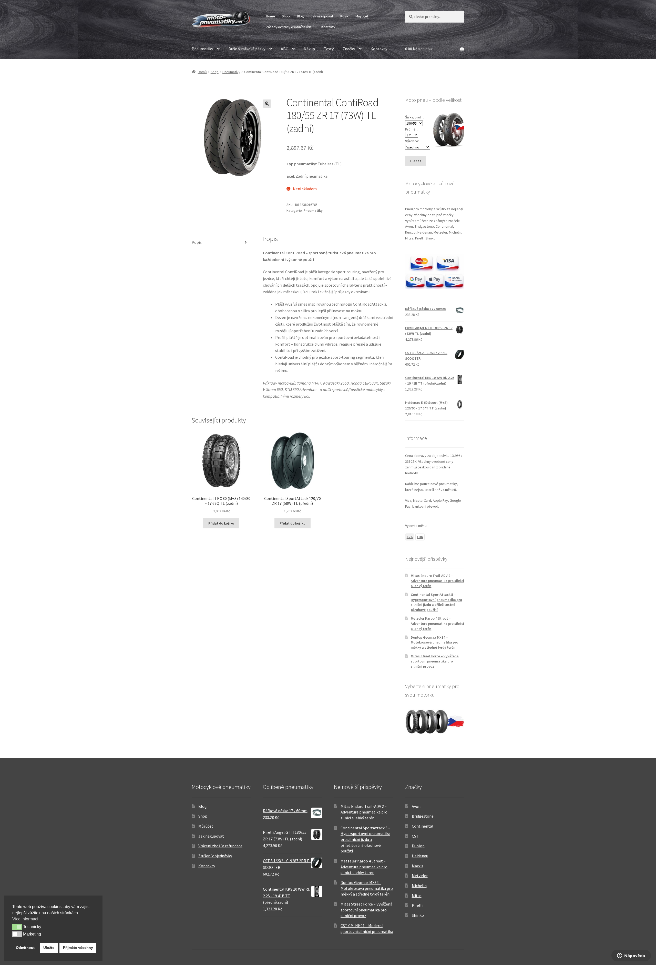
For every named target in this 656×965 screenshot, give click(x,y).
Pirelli (417, 905)
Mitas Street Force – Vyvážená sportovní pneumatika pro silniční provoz (435, 661)
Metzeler (420, 875)
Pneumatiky (202, 48)
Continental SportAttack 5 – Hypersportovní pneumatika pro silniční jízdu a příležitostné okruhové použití (436, 602)
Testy (329, 48)
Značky (349, 48)
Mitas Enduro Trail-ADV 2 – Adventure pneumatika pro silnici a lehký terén (437, 580)
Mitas (417, 895)
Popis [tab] (197, 242)
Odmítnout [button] (25, 948)
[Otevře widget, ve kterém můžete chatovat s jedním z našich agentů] (631, 956)
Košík (344, 16)
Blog (300, 16)
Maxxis (417, 865)
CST (415, 836)
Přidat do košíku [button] (221, 523)
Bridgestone (423, 816)
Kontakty (328, 27)
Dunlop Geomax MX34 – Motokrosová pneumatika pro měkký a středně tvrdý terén (434, 642)
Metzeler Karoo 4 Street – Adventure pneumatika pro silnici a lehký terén (437, 623)
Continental (422, 826)
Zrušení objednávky (215, 855)
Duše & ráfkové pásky (247, 48)
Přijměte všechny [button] (78, 948)
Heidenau (420, 855)
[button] (267, 103)
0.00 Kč (419, 48)
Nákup (309, 48)
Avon (416, 806)
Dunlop (418, 845)
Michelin (419, 885)
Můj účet (361, 16)
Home (270, 16)
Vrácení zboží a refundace (220, 845)
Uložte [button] (48, 948)
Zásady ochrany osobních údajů (290, 27)
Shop (286, 16)
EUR (420, 537)
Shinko (418, 915)
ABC (284, 48)
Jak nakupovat (322, 16)
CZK (410, 537)
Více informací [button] (25, 919)
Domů (202, 71)
